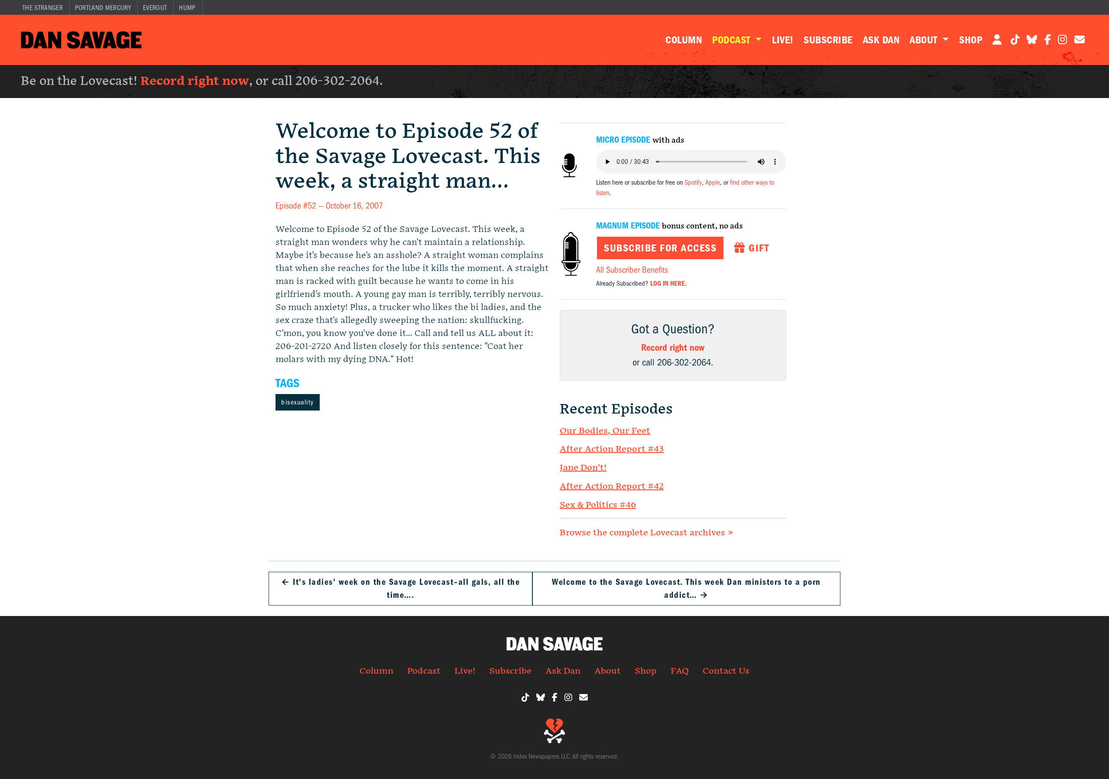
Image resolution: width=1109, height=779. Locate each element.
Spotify (693, 182)
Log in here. (668, 283)
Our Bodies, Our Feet (605, 431)
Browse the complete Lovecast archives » (646, 533)
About (925, 40)
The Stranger (43, 8)
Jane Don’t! (583, 468)
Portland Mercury (103, 8)
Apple (712, 182)
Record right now (194, 81)
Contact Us (726, 671)
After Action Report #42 (612, 486)
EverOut (155, 8)
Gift (757, 248)
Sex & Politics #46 (598, 505)
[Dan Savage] (81, 40)
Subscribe (828, 40)
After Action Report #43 (612, 449)
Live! (782, 40)
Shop (970, 40)
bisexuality (297, 402)
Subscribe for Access (660, 248)
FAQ (680, 671)
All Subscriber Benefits (632, 270)
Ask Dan (881, 40)
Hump (187, 8)
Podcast (732, 40)
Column (683, 40)
